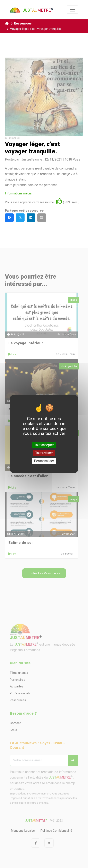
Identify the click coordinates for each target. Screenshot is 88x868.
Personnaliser (44, 461)
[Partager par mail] (41, 217)
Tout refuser (44, 453)
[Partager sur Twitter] (20, 217)
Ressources (23, 23)
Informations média (18, 193)
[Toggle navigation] (72, 10)
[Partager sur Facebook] (9, 217)
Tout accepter (44, 445)
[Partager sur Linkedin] (31, 217)
